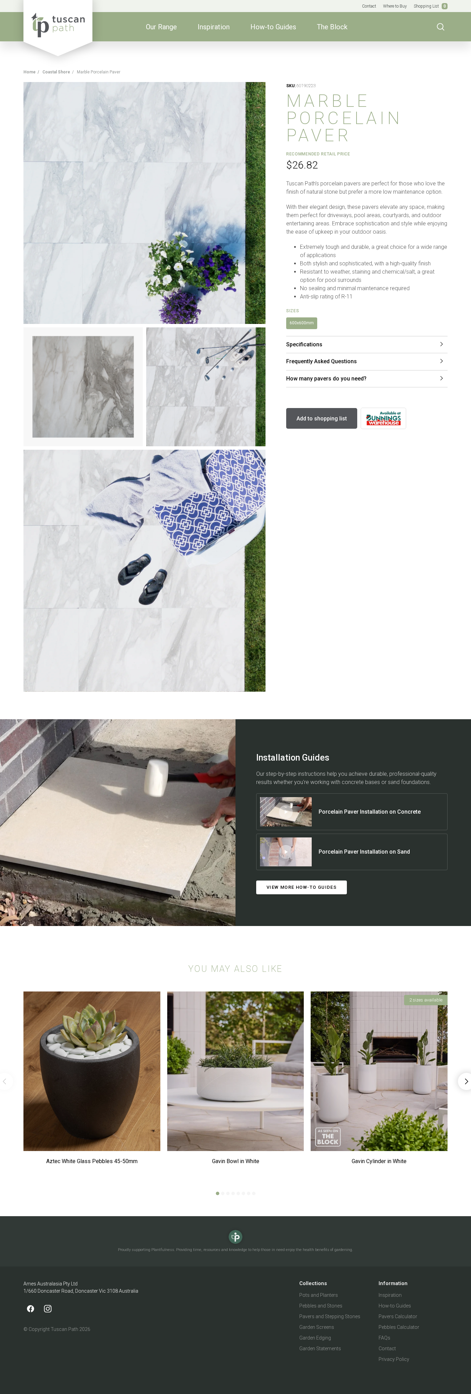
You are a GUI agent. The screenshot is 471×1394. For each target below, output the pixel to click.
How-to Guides (273, 27)
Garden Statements (320, 1348)
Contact (369, 6)
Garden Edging (315, 1338)
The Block (332, 27)
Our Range (161, 27)
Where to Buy (395, 6)
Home (29, 72)
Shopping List (430, 6)
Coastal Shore (56, 72)
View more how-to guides (302, 887)
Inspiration (214, 27)
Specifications (304, 344)
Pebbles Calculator (399, 1327)
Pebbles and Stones (320, 1306)
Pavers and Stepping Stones (329, 1316)
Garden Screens (316, 1327)
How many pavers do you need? (326, 378)
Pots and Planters (318, 1295)
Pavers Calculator (398, 1316)
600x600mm (302, 322)
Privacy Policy (394, 1359)
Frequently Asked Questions (321, 361)
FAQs (384, 1338)
